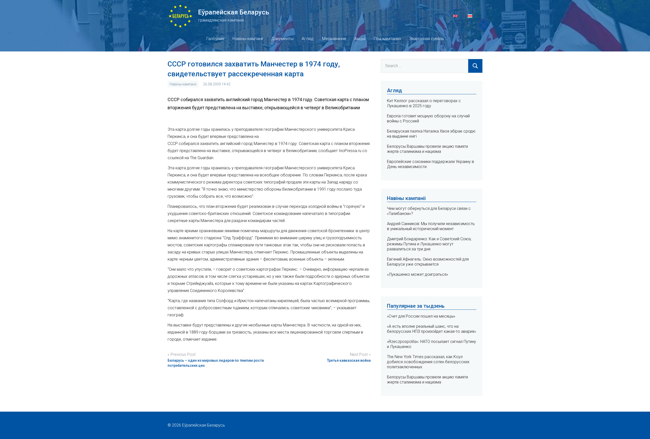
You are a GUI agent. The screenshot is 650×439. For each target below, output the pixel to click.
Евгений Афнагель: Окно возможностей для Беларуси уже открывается (428, 262)
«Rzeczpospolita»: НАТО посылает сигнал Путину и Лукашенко (431, 344)
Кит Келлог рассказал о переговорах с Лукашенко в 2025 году (424, 103)
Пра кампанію (387, 38)
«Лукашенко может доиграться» (417, 274)
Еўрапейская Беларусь (233, 12)
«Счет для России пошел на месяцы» (421, 316)
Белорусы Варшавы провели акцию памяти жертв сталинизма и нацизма (427, 149)
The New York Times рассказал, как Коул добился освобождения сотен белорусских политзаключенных (428, 361)
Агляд (308, 38)
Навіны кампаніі (247, 38)
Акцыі (359, 38)
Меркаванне (334, 38)
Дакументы (282, 38)
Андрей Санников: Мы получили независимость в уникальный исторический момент (431, 226)
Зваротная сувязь (426, 38)
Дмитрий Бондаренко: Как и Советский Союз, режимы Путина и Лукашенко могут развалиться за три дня (429, 243)
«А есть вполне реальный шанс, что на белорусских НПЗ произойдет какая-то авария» (431, 329)
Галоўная (215, 38)
